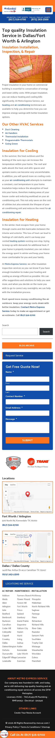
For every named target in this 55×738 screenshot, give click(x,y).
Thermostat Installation (16, 136)
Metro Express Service (16, 264)
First (7, 383)
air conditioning (22, 105)
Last (7, 392)
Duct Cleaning (12, 129)
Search (5, 325)
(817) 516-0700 (17, 19)
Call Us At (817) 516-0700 (27, 734)
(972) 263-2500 (40, 19)
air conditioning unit (19, 180)
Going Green (11, 144)
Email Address (14, 407)
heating (6, 105)
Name (10, 371)
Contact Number (15, 396)
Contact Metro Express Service (23, 309)
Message (11, 419)
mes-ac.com (42, 723)
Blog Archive (26, 345)
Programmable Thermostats (19, 140)
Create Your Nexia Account (27, 713)
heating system (17, 241)
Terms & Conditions (30, 727)
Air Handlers (11, 133)
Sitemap (46, 727)
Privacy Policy (12, 727)
